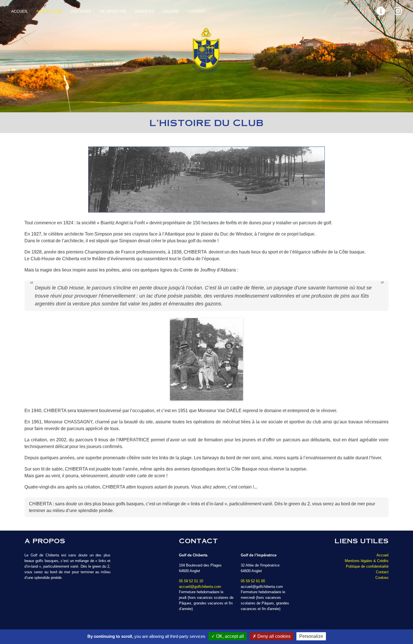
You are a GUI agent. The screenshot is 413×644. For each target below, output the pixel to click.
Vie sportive (112, 11)
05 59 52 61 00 (253, 581)
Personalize (311, 636)
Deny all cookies (273, 636)
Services (144, 11)
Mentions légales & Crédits (367, 561)
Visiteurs (80, 11)
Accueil (19, 11)
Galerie (170, 11)
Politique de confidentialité (367, 566)
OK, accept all (229, 636)
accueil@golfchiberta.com (200, 586)
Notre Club (49, 11)
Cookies (382, 578)
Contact (197, 11)
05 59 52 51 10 (191, 581)
